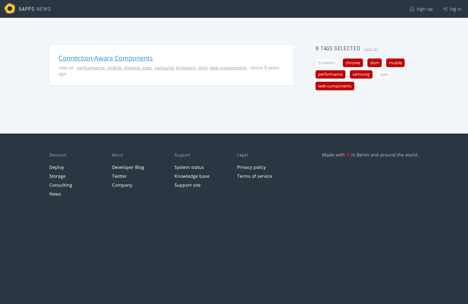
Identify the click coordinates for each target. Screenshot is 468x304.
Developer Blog (128, 167)
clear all (371, 49)
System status (189, 167)
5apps (27, 8)
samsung (164, 68)
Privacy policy (251, 167)
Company (122, 185)
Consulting (60, 185)
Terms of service (254, 176)
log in (455, 9)
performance (91, 68)
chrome (132, 68)
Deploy (56, 167)
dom (203, 68)
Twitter (119, 176)
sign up (424, 9)
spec (147, 68)
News (55, 194)
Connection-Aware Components (106, 58)
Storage (57, 176)
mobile (114, 68)
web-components (228, 68)
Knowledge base (191, 176)
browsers (186, 68)
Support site (187, 185)
